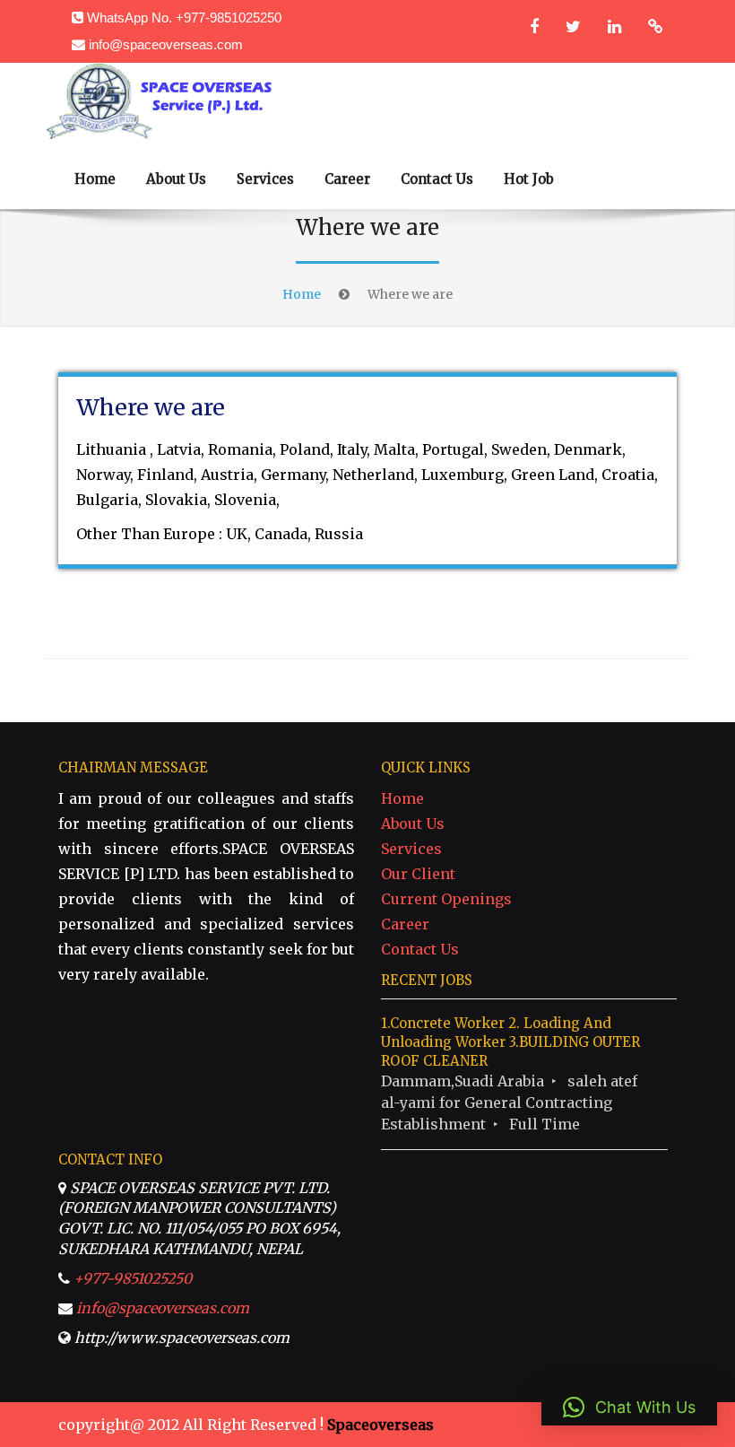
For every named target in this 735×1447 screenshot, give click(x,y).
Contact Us (437, 178)
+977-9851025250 (133, 1278)
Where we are (150, 407)
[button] (629, 1407)
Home (95, 178)
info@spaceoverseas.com (166, 44)
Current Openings (446, 899)
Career (347, 178)
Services (265, 178)
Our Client (418, 874)
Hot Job (529, 178)
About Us (176, 178)
